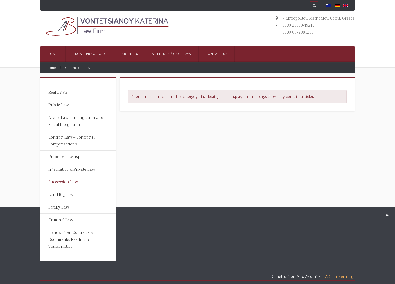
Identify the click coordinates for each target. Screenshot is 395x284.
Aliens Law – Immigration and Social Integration (75, 121)
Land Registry (60, 194)
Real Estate (58, 92)
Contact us (216, 54)
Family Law (58, 207)
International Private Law (71, 169)
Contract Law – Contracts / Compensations (71, 140)
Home (53, 54)
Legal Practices (89, 54)
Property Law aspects (67, 156)
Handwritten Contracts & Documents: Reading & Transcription (70, 239)
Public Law (58, 104)
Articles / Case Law (172, 54)
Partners (129, 54)
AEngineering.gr (340, 276)
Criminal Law (60, 219)
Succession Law (63, 181)
